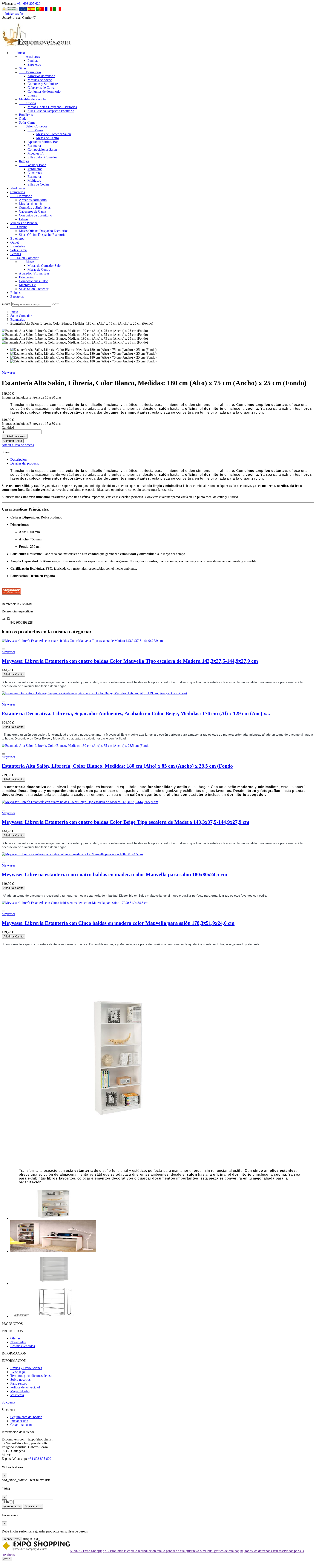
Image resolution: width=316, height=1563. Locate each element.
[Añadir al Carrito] (3, 649)
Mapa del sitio (19, 1391)
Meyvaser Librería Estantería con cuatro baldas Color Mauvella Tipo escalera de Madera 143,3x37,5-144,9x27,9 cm (130, 661)
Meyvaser (8, 372)
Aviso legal (18, 1372)
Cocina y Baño (32, 165)
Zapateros (34, 64)
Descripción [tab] (18, 459)
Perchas (33, 60)
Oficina (27, 103)
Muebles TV (36, 153)
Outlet (23, 118)
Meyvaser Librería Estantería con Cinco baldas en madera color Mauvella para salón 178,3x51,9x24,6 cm (118, 923)
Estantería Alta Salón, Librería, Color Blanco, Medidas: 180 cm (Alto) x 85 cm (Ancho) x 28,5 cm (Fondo (117, 766)
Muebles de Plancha (32, 99)
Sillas (22, 68)
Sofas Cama (27, 122)
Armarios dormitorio (41, 76)
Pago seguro (18, 1383)
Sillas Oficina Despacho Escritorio (51, 111)
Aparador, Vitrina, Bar (43, 142)
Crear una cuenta (21, 1424)
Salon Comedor (33, 126)
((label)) (7, 1501)
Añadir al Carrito (13, 674)
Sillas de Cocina (38, 184)
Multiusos (34, 180)
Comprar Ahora (12, 440)
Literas (32, 95)
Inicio (17, 53)
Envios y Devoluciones (26, 1368)
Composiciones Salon (42, 149)
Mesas (35, 130)
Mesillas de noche (40, 80)
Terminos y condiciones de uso (31, 1375)
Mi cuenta (17, 1395)
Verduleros (35, 169)
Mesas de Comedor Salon (53, 134)
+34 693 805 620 (28, 3)
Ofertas (15, 1338)
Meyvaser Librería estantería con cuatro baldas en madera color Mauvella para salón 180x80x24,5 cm (114, 874)
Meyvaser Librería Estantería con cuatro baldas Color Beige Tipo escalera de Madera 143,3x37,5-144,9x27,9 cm (125, 822)
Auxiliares (29, 56)
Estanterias (35, 145)
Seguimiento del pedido (26, 1417)
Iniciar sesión (19, 1421)
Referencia (9, 604)
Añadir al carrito (14, 436)
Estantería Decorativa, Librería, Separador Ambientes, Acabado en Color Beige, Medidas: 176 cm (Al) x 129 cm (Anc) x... (136, 713)
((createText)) (33, 1506)
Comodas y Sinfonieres (43, 84)
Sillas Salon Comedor (42, 157)
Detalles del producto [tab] (24, 463)
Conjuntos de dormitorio (44, 91)
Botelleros (26, 115)
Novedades (18, 1342)
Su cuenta (8, 1402)
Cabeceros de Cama (41, 87)
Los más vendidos (22, 1346)
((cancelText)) (11, 1506)
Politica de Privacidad (25, 1387)
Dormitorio (30, 72)
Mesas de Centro (47, 138)
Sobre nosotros (20, 1379)
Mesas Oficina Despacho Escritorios (52, 107)
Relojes (24, 161)
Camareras (35, 173)
